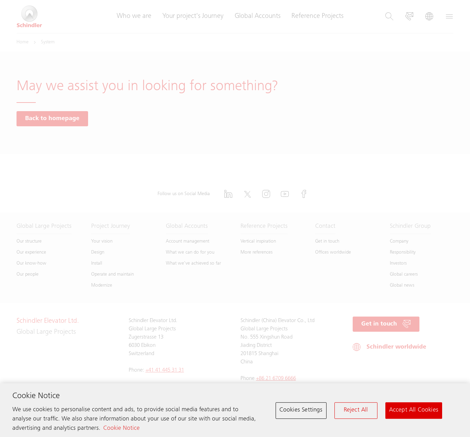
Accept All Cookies (413, 410)
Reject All (356, 410)
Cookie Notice (121, 428)
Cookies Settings (301, 410)
